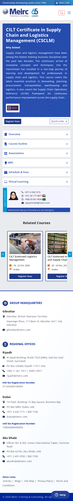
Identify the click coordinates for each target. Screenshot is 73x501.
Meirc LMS (64, 2)
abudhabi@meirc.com (19, 461)
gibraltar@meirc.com (19, 329)
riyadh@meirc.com (17, 375)
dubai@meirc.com (17, 416)
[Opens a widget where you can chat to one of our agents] (60, 495)
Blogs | (19, 481)
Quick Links (57, 121)
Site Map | (30, 481)
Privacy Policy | (46, 481)
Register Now (13, 121)
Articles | (8, 481)
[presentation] (3, 254)
